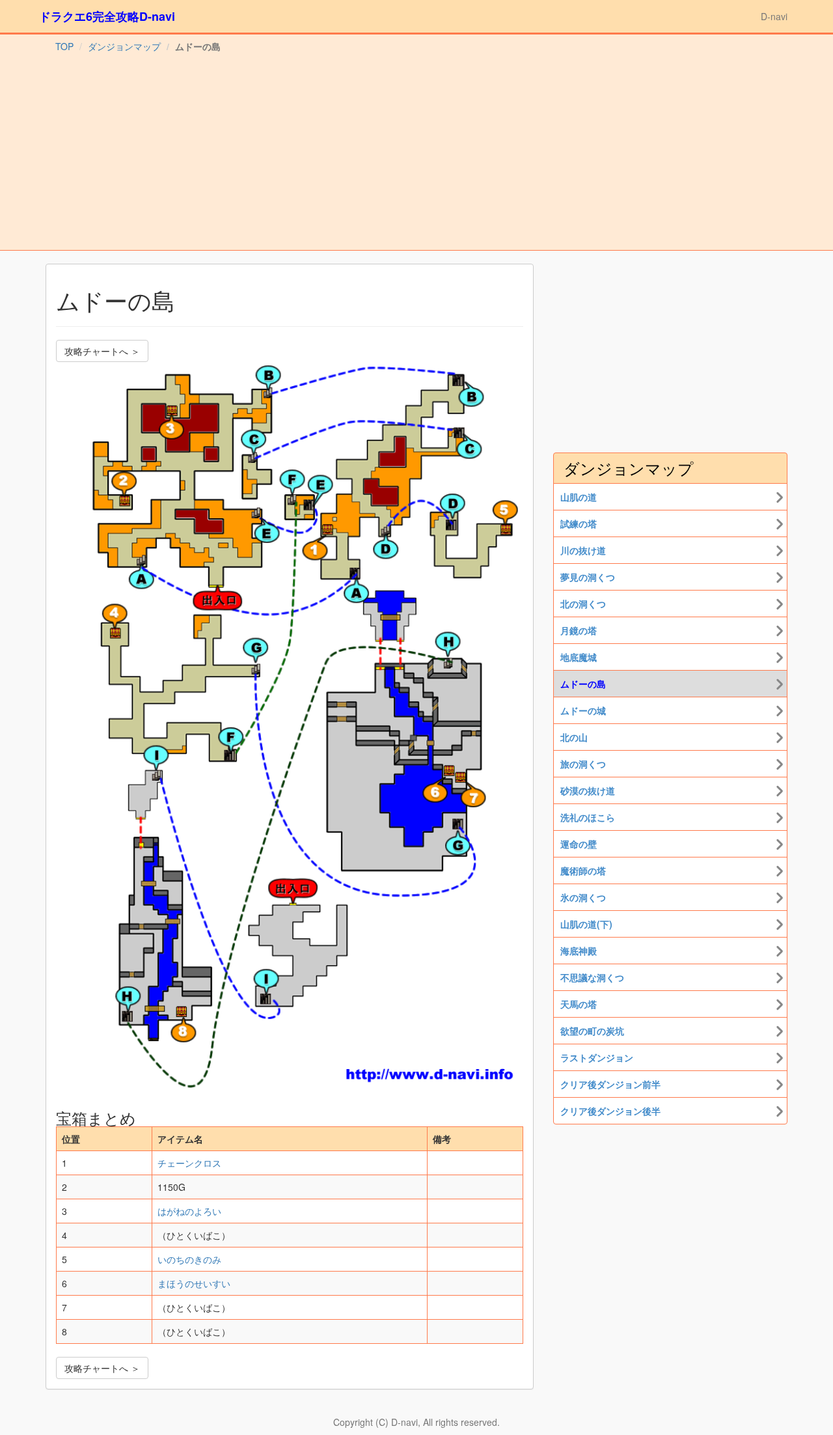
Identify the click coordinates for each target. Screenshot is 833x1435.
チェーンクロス (189, 1162)
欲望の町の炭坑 (592, 1030)
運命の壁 (578, 843)
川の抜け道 (583, 550)
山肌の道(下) (586, 923)
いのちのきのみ (189, 1259)
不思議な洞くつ (592, 977)
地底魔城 (578, 656)
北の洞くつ (583, 603)
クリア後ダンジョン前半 (610, 1084)
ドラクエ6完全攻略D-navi (107, 16)
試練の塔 (578, 523)
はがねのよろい (189, 1211)
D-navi (774, 16)
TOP (64, 46)
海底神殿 (578, 950)
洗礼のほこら (587, 817)
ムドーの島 (583, 683)
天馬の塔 (578, 1003)
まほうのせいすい (193, 1283)
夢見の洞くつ (587, 576)
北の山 (574, 737)
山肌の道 (578, 496)
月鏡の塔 (578, 630)
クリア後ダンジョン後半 (610, 1110)
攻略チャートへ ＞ (102, 350)
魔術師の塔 (583, 870)
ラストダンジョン (596, 1057)
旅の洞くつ (583, 763)
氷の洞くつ (583, 897)
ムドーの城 (583, 710)
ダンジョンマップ (124, 46)
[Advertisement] (416, 152)
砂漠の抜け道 (587, 790)
